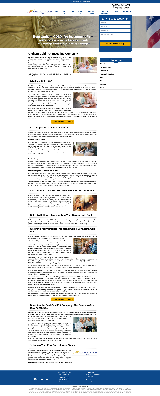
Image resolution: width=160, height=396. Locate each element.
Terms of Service (90, 378)
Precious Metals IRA (104, 12)
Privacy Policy (89, 376)
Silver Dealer (104, 64)
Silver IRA (80, 12)
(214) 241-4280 (122, 5)
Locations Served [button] (90, 382)
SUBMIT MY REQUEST (114, 44)
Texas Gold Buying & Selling (93, 374)
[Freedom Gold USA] (40, 377)
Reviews (116, 11)
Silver (72, 11)
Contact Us (127, 11)
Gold (57, 11)
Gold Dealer (104, 71)
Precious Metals (91, 12)
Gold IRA (64, 12)
